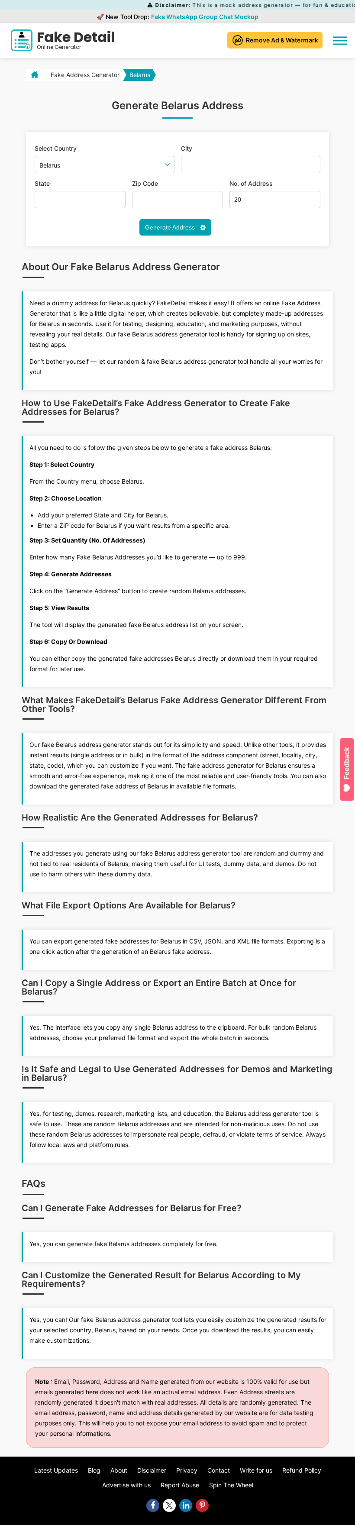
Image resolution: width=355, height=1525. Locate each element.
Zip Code (145, 184)
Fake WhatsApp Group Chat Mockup (204, 16)
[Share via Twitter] (169, 1505)
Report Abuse (180, 1485)
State (42, 184)
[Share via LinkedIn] (185, 1505)
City (186, 148)
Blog (94, 1470)
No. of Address (251, 184)
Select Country (56, 148)
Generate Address (171, 227)
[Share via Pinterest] (202, 1505)
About (118, 1470)
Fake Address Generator (85, 74)
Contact (218, 1470)
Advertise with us (126, 1485)
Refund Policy (301, 1470)
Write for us (256, 1470)
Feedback (347, 763)
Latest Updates (56, 1470)
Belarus (139, 74)
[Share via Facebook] (152, 1505)
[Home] (33, 75)
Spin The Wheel (231, 1485)
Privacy (186, 1470)
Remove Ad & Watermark (282, 40)
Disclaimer (151, 1470)
